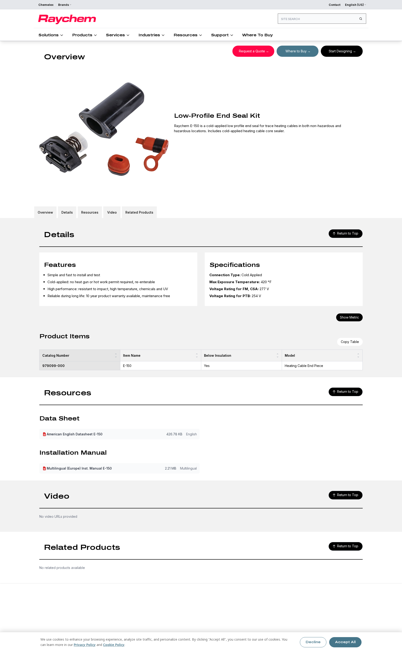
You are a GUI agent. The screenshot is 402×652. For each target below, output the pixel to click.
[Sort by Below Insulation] (277, 355)
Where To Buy (257, 35)
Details (67, 212)
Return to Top (347, 233)
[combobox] (322, 18)
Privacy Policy (85, 644)
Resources (186, 35)
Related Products (139, 212)
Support (220, 35)
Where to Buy (296, 51)
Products (82, 35)
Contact (334, 5)
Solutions (48, 35)
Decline (313, 642)
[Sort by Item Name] (196, 355)
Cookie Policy (113, 644)
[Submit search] (360, 18)
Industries (149, 35)
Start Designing (340, 51)
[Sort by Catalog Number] (116, 355)
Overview (45, 212)
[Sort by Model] (358, 355)
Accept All (345, 642)
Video (112, 212)
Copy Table (350, 342)
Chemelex (46, 5)
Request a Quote (252, 51)
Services (115, 35)
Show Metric (349, 317)
